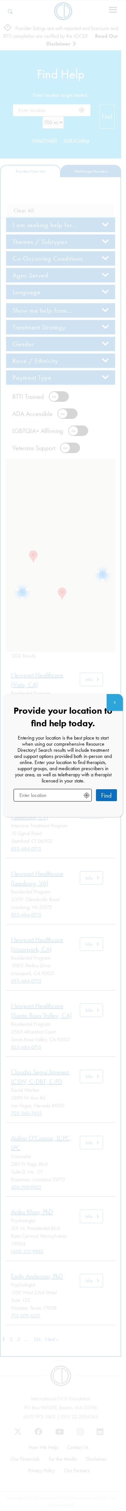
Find (106, 795)
